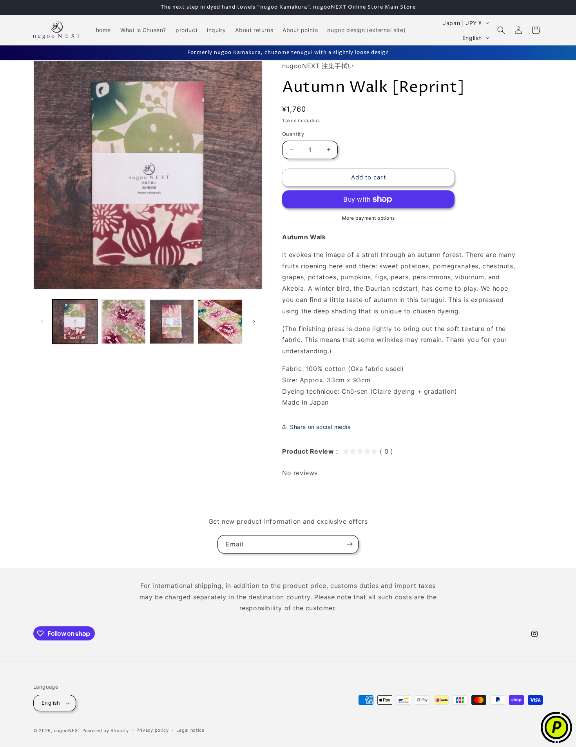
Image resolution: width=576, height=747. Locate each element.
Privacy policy (152, 730)
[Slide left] (42, 321)
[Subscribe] (349, 544)
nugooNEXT (67, 730)
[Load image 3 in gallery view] (172, 321)
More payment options (368, 218)
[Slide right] (254, 321)
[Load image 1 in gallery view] (75, 321)
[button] (501, 30)
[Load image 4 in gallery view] (220, 321)
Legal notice (190, 730)
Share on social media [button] (320, 426)
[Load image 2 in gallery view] (123, 321)
